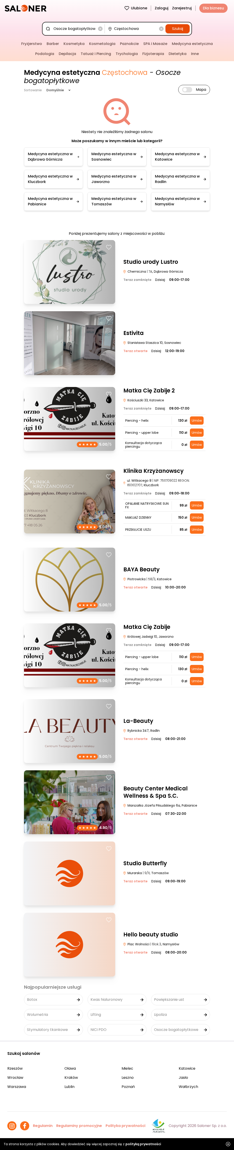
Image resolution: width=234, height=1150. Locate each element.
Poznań (128, 1086)
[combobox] (74, 28)
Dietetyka (177, 53)
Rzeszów (15, 1068)
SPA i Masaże (155, 43)
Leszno (128, 1077)
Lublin (69, 1086)
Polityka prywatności (125, 1125)
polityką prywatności (143, 1144)
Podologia (44, 53)
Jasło (183, 1077)
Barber (53, 43)
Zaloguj (161, 8)
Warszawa (16, 1086)
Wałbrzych (188, 1086)
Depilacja (67, 53)
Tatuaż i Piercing (96, 53)
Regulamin (43, 1125)
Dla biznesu (213, 8)
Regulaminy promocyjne (79, 1125)
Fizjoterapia (153, 53)
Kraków (71, 1077)
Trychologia (127, 53)
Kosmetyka (74, 43)
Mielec (127, 1068)
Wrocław (15, 1077)
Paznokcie (129, 43)
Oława (70, 1068)
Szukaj (177, 28)
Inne (195, 53)
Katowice (187, 1068)
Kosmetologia (102, 43)
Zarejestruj (182, 8)
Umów (197, 420)
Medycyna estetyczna (192, 43)
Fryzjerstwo (31, 43)
